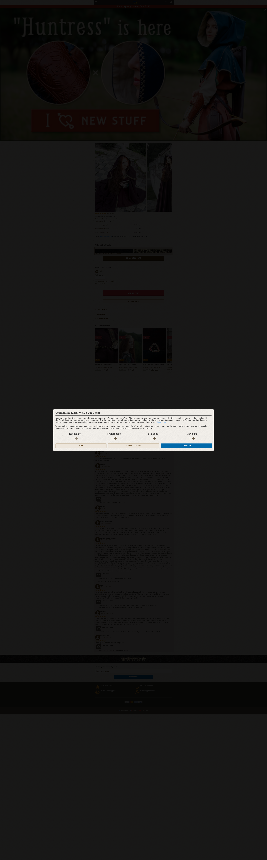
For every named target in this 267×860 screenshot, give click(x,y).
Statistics (153, 433)
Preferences (114, 433)
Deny (81, 446)
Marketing (192, 433)
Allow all (186, 446)
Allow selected (133, 446)
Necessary (75, 433)
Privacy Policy (161, 422)
